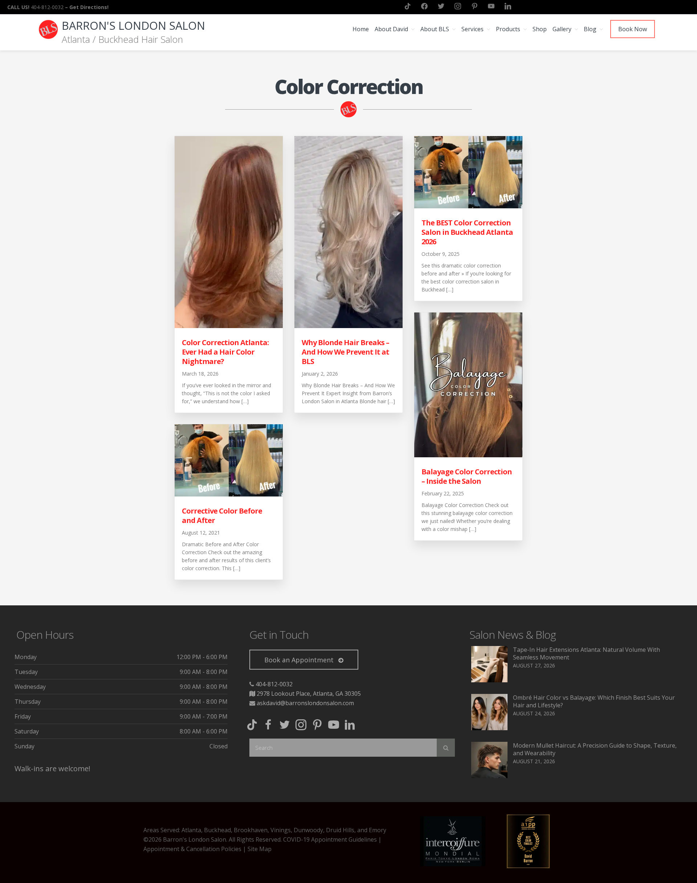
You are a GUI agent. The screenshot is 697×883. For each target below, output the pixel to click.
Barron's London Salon (133, 25)
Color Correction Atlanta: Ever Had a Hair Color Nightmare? (225, 352)
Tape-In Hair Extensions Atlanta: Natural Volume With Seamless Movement (586, 653)
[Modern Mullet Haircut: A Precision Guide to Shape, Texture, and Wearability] (489, 776)
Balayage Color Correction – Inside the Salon (466, 476)
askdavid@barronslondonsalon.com (305, 703)
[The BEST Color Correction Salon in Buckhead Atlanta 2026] (468, 206)
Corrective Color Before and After (222, 515)
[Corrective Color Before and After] (229, 494)
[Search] (446, 748)
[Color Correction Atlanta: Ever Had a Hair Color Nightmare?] (229, 326)
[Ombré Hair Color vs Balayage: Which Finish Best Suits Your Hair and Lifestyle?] (489, 728)
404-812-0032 (274, 684)
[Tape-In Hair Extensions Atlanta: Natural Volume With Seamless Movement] (489, 680)
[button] (303, 660)
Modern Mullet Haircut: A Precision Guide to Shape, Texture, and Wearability (595, 749)
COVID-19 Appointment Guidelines (330, 839)
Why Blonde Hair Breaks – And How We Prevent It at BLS (345, 352)
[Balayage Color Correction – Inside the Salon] (468, 455)
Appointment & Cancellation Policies (192, 849)
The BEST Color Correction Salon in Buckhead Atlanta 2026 (467, 232)
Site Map (260, 849)
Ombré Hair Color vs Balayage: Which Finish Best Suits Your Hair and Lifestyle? (594, 701)
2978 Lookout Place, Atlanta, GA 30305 (309, 694)
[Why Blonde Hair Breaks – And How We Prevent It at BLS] (348, 326)
